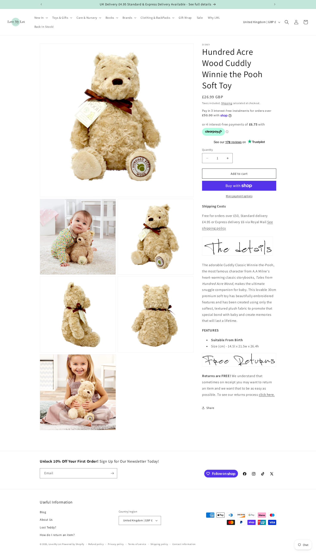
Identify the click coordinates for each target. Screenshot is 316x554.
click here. (267, 394)
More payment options (239, 196)
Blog (43, 512)
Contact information (184, 544)
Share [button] (210, 408)
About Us (46, 520)
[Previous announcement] (41, 4)
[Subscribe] (112, 473)
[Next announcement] (274, 4)
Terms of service (137, 544)
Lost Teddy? (48, 527)
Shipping (226, 103)
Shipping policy (159, 544)
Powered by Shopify (73, 544)
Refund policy (96, 544)
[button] (41, 17)
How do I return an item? (57, 535)
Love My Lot (55, 544)
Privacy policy (116, 544)
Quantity (207, 150)
